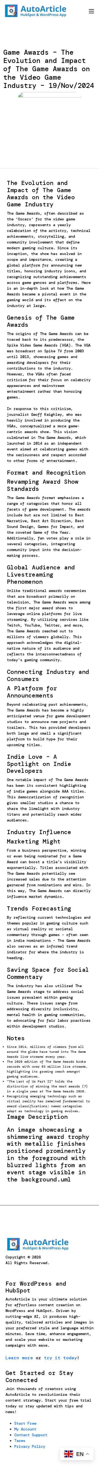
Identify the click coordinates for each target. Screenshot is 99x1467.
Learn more (19, 1358)
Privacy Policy (29, 1446)
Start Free (25, 1423)
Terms (19, 1440)
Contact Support (30, 1434)
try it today (60, 1358)
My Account (25, 1429)
